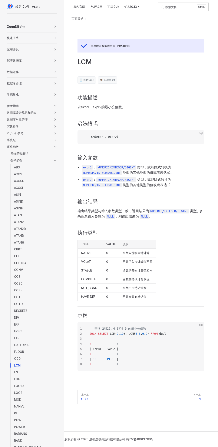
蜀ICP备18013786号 (140, 439)
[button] (32, 26)
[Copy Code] (197, 137)
